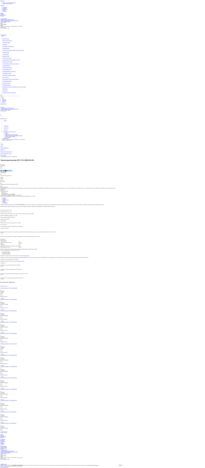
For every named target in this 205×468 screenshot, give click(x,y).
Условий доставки (20, 261)
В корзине (6, 304)
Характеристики (6, 199)
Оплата (4, 200)
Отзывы (4, 10)
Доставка (4, 201)
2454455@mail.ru (3, 24)
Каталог (1, 434)
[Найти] (3, 97)
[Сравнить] (1, 168)
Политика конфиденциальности (92, 465)
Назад (6, 132)
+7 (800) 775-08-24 (9, 20)
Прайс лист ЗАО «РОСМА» (8, 3)
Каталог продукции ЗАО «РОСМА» (9, 2)
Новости (2, 435)
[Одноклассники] (2, 170)
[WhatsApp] (8, 170)
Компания (2, 437)
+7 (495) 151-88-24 (5, 21)
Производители (3, 436)
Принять (120, 465)
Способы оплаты (26, 255)
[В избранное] (1, 167)
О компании (5, 7)
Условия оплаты (3, 446)
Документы (5, 11)
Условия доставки (3, 447)
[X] (5, 170)
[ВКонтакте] (1, 170)
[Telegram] (11, 170)
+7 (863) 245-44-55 (3, 18)
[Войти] (0, 113)
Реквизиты (5, 8)
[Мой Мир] (4, 170)
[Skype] (10, 170)
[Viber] (7, 170)
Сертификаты (5, 9)
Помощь (1, 444)
